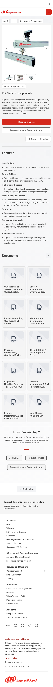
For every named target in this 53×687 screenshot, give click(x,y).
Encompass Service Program (18, 561)
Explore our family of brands (17, 639)
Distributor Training (14, 600)
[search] (49, 4)
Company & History (14, 614)
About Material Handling (16, 617)
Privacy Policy (11, 658)
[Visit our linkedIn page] (36, 625)
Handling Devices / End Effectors (20, 539)
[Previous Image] (6, 48)
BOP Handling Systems (16, 532)
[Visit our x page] (22, 625)
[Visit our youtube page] (15, 625)
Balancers (10, 536)
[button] (26, 153)
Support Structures (14, 543)
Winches (10, 528)
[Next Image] (46, 48)
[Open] (49, 12)
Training (9, 578)
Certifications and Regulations (19, 588)
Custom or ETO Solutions (17, 547)
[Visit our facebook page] (29, 625)
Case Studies (12, 604)
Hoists (9, 524)
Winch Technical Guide (16, 596)
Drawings (10, 592)
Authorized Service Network (18, 557)
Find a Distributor (13, 575)
